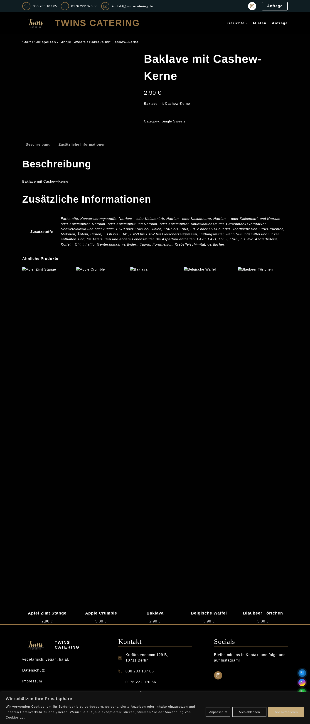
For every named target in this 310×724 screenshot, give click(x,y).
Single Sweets (72, 42)
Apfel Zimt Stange (47, 613)
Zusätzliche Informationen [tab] (82, 144)
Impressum (32, 681)
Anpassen (216, 712)
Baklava (155, 613)
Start (26, 42)
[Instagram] (252, 6)
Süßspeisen (45, 42)
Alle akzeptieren (286, 712)
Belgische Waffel (209, 613)
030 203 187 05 (45, 6)
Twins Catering (97, 23)
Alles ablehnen (249, 712)
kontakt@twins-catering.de (132, 6)
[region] (155, 708)
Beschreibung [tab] (38, 144)
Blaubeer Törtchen (263, 613)
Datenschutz (33, 670)
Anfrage (275, 6)
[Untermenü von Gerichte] (247, 23)
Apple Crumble (101, 613)
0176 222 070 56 (84, 6)
